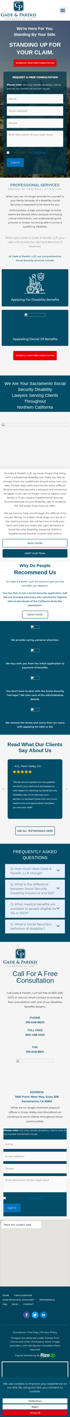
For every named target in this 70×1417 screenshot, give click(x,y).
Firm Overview (23, 1295)
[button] (63, 10)
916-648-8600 (35, 1022)
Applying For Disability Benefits (35, 300)
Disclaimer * (39, 152)
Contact (28, 1304)
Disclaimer (19, 1332)
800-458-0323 (35, 1034)
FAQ (5, 1304)
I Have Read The (29, 152)
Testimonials (47, 1300)
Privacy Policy (48, 1332)
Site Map (33, 1332)
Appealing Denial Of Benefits (35, 339)
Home (6, 1295)
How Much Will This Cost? (18, 1300)
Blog (15, 1304)
